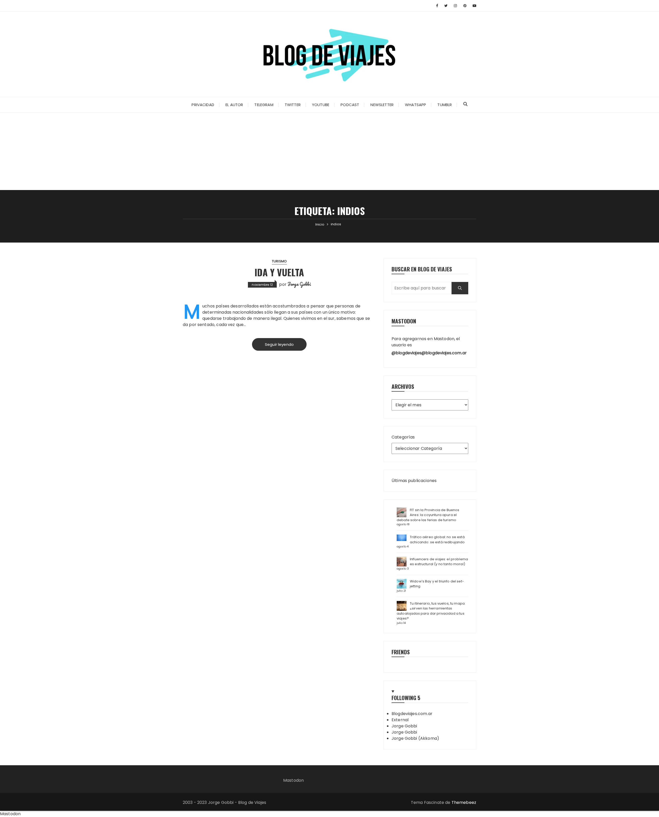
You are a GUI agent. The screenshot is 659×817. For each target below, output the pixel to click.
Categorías (403, 437)
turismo (279, 261)
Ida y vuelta (279, 272)
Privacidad (203, 104)
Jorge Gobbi (299, 284)
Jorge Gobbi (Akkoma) (415, 738)
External (400, 720)
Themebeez (464, 802)
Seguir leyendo (279, 344)
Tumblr (444, 104)
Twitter (293, 104)
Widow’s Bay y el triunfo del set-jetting (437, 584)
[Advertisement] (329, 151)
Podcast (350, 104)
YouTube (320, 104)
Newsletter (382, 104)
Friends (401, 652)
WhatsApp (415, 104)
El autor (234, 104)
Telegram (263, 104)
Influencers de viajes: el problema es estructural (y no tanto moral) (439, 562)
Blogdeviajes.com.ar (412, 714)
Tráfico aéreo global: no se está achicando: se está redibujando (437, 540)
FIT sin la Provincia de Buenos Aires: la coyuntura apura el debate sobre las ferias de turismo (428, 515)
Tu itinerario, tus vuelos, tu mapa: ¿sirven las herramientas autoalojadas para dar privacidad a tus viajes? (431, 611)
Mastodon (293, 780)
